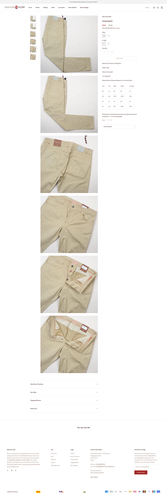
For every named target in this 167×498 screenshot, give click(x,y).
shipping (117, 28)
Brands (37, 7)
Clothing (45, 7)
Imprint (72, 453)
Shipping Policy (74, 462)
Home (30, 7)
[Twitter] (108, 120)
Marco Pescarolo (106, 16)
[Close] (163, 466)
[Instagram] (15, 470)
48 (104, 36)
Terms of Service (75, 456)
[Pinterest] (111, 120)
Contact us (54, 453)
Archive (53, 462)
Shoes (53, 7)
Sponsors (53, 459)
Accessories (61, 7)
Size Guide (33, 392)
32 (104, 44)
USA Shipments (55, 465)
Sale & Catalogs (84, 7)
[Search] (158, 7)
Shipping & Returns (35, 400)
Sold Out (119, 58)
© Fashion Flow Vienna (12, 491)
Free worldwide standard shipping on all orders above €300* (83, 2)
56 (109, 36)
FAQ (52, 456)
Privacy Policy (74, 459)
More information (108, 126)
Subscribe (148, 488)
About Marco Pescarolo (36, 384)
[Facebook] (106, 120)
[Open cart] (162, 8)
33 (108, 44)
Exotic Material (72, 7)
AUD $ (147, 7)
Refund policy (74, 465)
